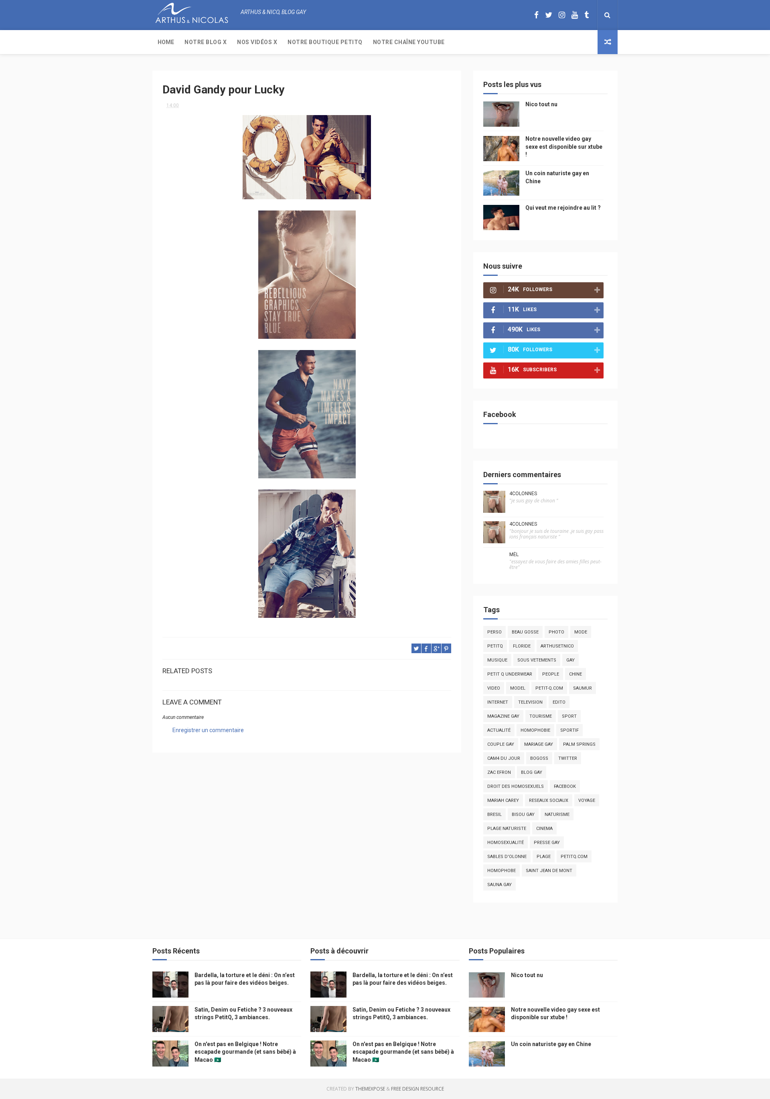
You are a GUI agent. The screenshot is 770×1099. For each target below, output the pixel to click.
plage (544, 856)
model (517, 688)
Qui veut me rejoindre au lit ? (563, 207)
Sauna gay (499, 884)
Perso (494, 632)
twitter (567, 758)
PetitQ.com (574, 856)
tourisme (540, 716)
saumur (582, 688)
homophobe (501, 870)
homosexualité (505, 842)
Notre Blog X (205, 42)
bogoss (539, 758)
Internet (497, 702)
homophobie (535, 730)
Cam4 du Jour (503, 758)
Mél (514, 554)
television (530, 702)
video (493, 688)
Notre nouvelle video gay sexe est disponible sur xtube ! (563, 147)
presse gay (547, 842)
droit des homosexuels (515, 786)
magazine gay (503, 716)
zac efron (499, 772)
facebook (565, 786)
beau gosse (525, 632)
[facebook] (536, 15)
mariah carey (503, 800)
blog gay (531, 772)
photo (556, 632)
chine (575, 674)
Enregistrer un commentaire (208, 730)
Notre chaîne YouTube (409, 42)
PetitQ (495, 646)
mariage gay (538, 744)
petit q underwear (509, 674)
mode (580, 632)
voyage (586, 800)
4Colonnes (523, 493)
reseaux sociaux (548, 800)
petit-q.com (549, 688)
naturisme (557, 814)
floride (522, 646)
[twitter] (548, 15)
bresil (494, 814)
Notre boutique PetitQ (325, 42)
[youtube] (574, 15)
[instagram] (561, 15)
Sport (569, 716)
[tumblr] (586, 15)
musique (497, 660)
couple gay (500, 744)
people (550, 674)
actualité (499, 730)
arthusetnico (557, 646)
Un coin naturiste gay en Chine (551, 1044)
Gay (570, 660)
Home (166, 42)
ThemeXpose (370, 1088)
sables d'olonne (507, 856)
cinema (544, 828)
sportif (569, 730)
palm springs (579, 744)
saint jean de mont (549, 870)
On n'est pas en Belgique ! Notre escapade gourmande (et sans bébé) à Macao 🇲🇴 (245, 1052)
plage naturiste (506, 828)
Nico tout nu (541, 104)
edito (559, 702)
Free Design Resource (417, 1088)
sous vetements (536, 660)
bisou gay (523, 814)
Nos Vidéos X (257, 42)
